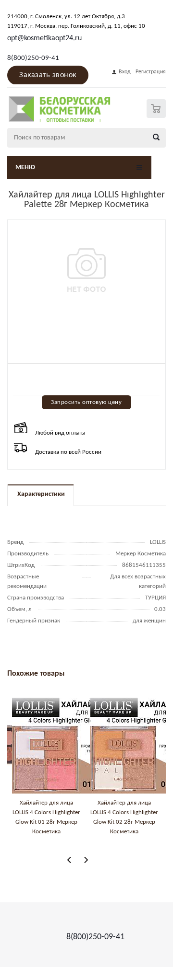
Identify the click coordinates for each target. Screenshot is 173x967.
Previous (69, 860)
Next (86, 860)
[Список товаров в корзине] (157, 115)
